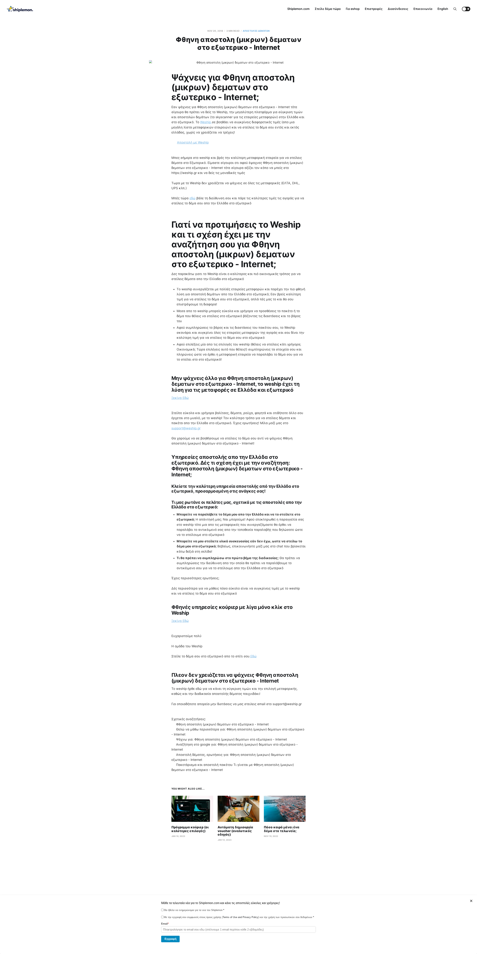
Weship (206, 122)
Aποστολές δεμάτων (256, 30)
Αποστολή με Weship (193, 142)
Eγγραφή (170, 938)
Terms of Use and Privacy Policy (240, 917)
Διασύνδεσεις (398, 9)
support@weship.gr (185, 428)
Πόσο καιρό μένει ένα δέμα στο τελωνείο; (281, 829)
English (442, 9)
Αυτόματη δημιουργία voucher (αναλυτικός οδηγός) (235, 830)
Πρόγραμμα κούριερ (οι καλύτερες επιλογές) (190, 829)
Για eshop (353, 9)
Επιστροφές (374, 9)
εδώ (192, 198)
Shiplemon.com (298, 9)
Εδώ (253, 656)
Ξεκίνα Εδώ (180, 398)
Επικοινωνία (422, 9)
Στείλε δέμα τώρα (328, 9)
